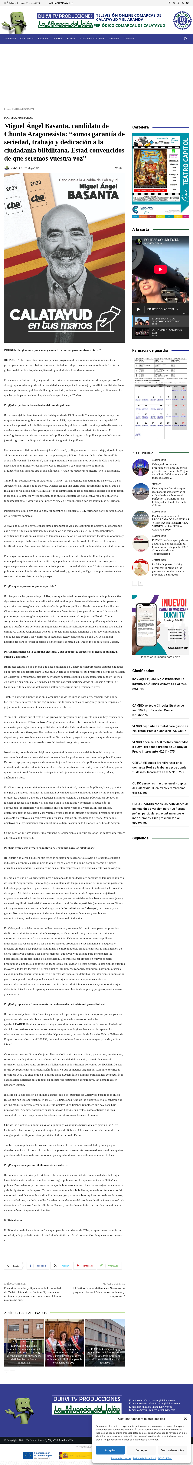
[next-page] (12, 1372)
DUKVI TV (16, 168)
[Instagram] (174, 3)
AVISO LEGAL (165, 1458)
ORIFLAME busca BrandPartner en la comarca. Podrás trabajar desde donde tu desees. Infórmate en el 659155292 (159, 767)
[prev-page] (6, 1372)
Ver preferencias (172, 1450)
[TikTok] (178, 3)
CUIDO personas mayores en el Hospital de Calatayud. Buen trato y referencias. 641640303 (159, 788)
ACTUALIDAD (159, 460)
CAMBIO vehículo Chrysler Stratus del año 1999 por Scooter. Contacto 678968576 (158, 710)
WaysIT (52, 1440)
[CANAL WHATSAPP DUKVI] (160, 625)
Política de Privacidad (144, 1458)
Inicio (7, 108)
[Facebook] (169, 3)
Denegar (141, 1450)
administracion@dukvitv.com (164, 1403)
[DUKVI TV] (7, 167)
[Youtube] (187, 3)
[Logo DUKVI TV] (20, 22)
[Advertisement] (96, 74)
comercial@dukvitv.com (162, 1410)
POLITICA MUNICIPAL (23, 108)
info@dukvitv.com (162, 1406)
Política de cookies (121, 1458)
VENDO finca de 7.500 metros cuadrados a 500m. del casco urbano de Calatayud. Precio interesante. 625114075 (160, 746)
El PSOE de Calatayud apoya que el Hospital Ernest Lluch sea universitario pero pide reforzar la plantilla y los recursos (105, 1356)
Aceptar (110, 1450)
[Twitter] (183, 3)
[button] (185, 1419)
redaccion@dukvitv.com (162, 1400)
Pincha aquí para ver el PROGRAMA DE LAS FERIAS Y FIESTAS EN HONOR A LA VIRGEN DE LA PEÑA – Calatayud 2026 (170, 523)
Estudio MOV (66, 1440)
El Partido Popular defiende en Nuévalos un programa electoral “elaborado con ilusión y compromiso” (99, 1292)
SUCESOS (156, 484)
